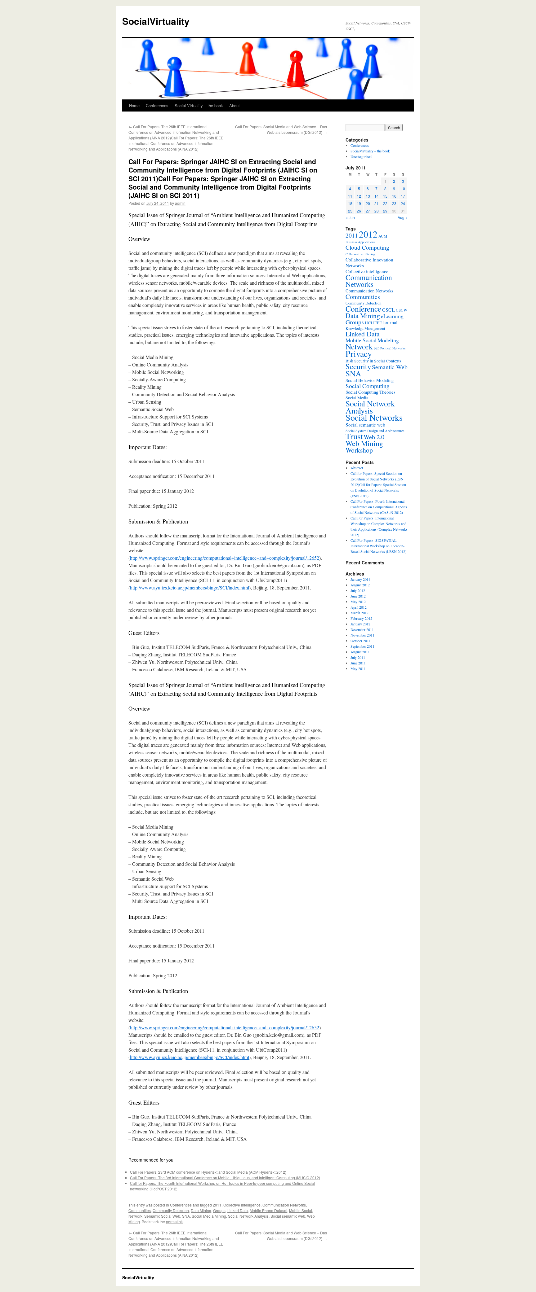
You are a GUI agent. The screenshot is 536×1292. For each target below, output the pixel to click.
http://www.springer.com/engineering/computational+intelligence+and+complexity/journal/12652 (224, 557)
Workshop (359, 449)
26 (359, 210)
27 (368, 210)
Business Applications (360, 242)
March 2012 (359, 612)
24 (403, 203)
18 (350, 203)
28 (376, 210)
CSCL (388, 309)
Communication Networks (284, 1204)
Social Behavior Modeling (370, 380)
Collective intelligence (242, 1204)
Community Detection (171, 1210)
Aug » (403, 217)
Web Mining (364, 443)
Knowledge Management (365, 328)
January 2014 (360, 579)
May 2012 (358, 601)
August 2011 (360, 651)
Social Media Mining (209, 1216)
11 (350, 196)
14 (376, 196)
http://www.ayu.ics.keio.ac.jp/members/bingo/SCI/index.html (189, 587)
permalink (174, 1221)
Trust (354, 436)
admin (180, 203)
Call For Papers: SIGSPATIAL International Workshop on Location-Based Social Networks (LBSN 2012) (378, 546)
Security (358, 366)
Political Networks (392, 348)
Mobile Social (300, 1210)
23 (394, 203)
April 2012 (359, 607)
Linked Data (237, 1210)
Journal (390, 322)
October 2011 (361, 640)
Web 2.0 (374, 436)
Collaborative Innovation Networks (369, 262)
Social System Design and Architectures (375, 430)
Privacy (359, 353)
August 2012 (360, 584)
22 (385, 203)
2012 (368, 234)
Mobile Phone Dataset (268, 1210)
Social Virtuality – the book (199, 105)
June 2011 (358, 662)
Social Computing (368, 386)
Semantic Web (390, 367)
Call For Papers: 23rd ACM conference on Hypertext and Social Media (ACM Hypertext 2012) (208, 1172)
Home (134, 105)
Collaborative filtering (360, 254)
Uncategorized (361, 156)
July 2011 (358, 657)
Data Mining (201, 1210)
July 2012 (358, 590)
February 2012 (361, 618)
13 (368, 196)
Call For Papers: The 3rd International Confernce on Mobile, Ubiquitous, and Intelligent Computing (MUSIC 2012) (225, 1177)
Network (135, 1216)
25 (350, 210)
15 (385, 196)
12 (359, 196)
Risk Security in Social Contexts (373, 361)
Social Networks (374, 417)
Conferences (157, 105)
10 (403, 188)
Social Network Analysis (248, 1216)
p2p (376, 347)
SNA (186, 1216)
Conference (363, 308)
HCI (368, 323)
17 (403, 196)
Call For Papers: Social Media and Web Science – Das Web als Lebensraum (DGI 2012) (281, 129)
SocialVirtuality (156, 21)
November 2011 (362, 635)
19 (359, 203)
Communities (139, 1210)
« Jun (350, 217)
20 (368, 203)
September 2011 (362, 646)
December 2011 (362, 629)
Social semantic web (287, 1216)
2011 (217, 1204)
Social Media (357, 398)
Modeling (388, 340)
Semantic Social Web (162, 1216)
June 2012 (358, 595)
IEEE (377, 323)
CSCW (401, 310)
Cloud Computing (367, 247)
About (234, 105)
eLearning (392, 316)
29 (385, 210)
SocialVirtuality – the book (370, 150)
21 (376, 203)
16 (394, 196)
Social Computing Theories (370, 392)
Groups (219, 1210)
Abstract (357, 467)
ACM (382, 236)
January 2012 (360, 623)
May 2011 (358, 668)
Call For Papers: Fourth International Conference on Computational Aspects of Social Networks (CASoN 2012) (379, 507)
